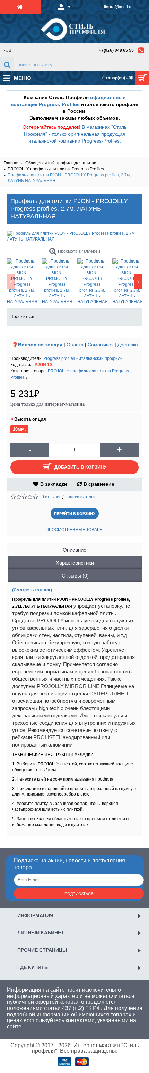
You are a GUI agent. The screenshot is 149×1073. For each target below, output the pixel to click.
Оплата (75, 344)
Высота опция (30, 419)
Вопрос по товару (40, 344)
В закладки (53, 484)
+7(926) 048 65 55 (116, 50)
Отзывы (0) (75, 576)
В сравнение (99, 484)
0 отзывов (51, 496)
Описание (74, 550)
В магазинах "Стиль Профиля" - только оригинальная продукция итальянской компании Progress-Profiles (75, 133)
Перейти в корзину (74, 513)
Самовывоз (100, 344)
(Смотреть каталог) (32, 590)
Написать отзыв (80, 496)
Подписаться (79, 894)
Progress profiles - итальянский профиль (82, 358)
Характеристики (75, 563)
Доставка (127, 344)
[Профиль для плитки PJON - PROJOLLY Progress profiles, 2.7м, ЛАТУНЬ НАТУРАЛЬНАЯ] (74, 236)
